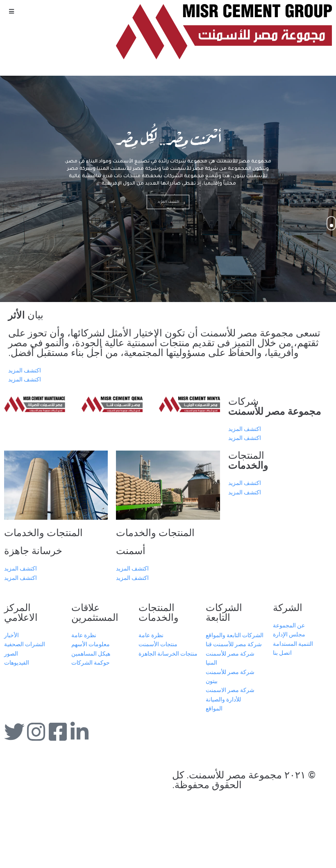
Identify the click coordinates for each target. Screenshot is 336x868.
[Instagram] (36, 731)
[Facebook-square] (58, 731)
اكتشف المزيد (168, 202)
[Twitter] (14, 731)
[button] (11, 11)
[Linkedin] (79, 731)
